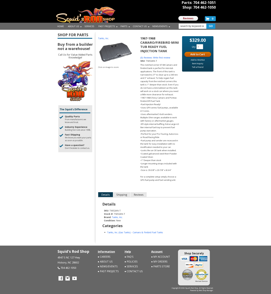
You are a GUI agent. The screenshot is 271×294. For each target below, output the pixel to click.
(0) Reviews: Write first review (155, 57)
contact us (84, 148)
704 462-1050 (68, 268)
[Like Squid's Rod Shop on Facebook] (60, 278)
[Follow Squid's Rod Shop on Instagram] (67, 278)
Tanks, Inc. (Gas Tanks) (119, 232)
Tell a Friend (197, 67)
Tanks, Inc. (103, 38)
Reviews (188, 18)
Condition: (109, 220)
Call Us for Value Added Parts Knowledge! (75, 56)
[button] (197, 26)
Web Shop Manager (206, 290)
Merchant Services (201, 281)
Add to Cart (197, 54)
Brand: (107, 217)
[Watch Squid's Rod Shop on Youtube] (74, 278)
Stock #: (109, 213)
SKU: (143, 60)
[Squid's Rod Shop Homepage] (85, 16)
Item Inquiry (197, 63)
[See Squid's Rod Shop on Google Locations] (81, 278)
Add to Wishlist (198, 59)
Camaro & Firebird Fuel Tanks (148, 232)
